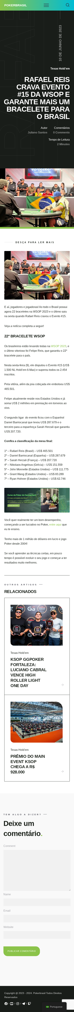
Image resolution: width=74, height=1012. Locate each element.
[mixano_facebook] (6, 1004)
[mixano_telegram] (23, 1004)
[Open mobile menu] (46, 5)
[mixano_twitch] (29, 1004)
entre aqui (55, 524)
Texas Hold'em (60, 68)
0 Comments (61, 132)
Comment (9, 845)
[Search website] (68, 5)
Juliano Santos (37, 132)
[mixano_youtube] (11, 1004)
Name (7, 894)
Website (8, 927)
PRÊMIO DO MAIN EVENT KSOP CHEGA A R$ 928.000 (27, 764)
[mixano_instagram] (17, 1004)
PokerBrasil (15, 5)
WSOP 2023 (58, 346)
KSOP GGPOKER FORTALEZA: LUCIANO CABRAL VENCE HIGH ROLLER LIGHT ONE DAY (28, 672)
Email (6, 910)
